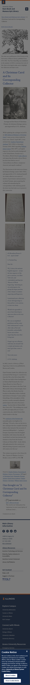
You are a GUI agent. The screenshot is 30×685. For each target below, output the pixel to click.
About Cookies (11, 675)
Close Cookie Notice (12, 681)
